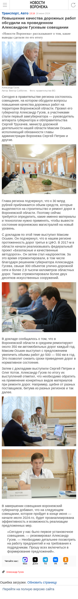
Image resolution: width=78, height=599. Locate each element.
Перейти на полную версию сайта (28, 589)
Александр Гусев (15, 572)
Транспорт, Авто (15, 13)
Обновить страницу (42, 582)
